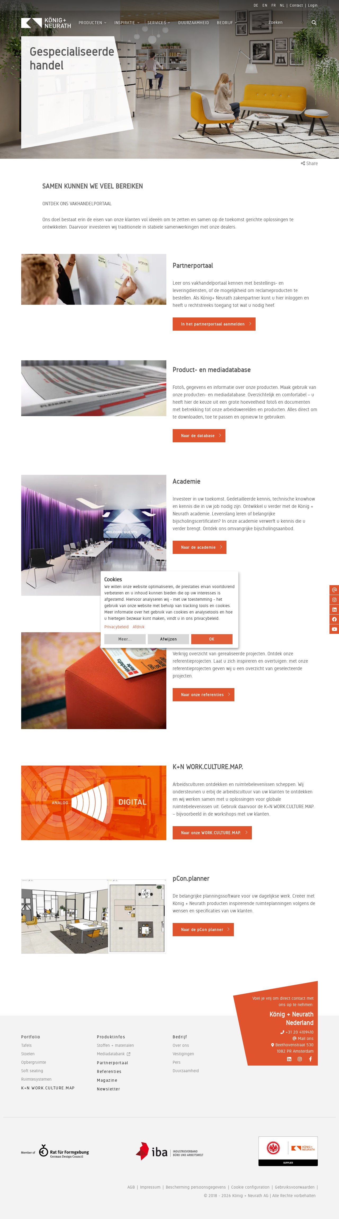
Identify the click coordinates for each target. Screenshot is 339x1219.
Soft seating (32, 1070)
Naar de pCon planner (202, 929)
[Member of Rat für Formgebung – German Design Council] (55, 1151)
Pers (177, 1062)
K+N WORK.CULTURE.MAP (48, 1087)
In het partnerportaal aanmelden (213, 324)
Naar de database (198, 435)
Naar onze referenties (202, 694)
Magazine (107, 1080)
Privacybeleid (116, 626)
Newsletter (108, 1088)
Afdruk (139, 626)
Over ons (181, 1045)
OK (212, 639)
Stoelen (28, 1053)
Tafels (26, 1045)
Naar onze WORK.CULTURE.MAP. (211, 832)
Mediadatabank (111, 1053)
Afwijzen (168, 639)
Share (311, 163)
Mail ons (306, 1038)
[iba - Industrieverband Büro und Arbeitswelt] (169, 1151)
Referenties (109, 1071)
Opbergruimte (33, 1062)
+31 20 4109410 (300, 1032)
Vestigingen (183, 1053)
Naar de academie (198, 547)
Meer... (125, 639)
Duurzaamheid (186, 1070)
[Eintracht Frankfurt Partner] (288, 1151)
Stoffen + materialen (115, 1045)
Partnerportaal (112, 1062)
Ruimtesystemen (36, 1079)
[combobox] (289, 22)
